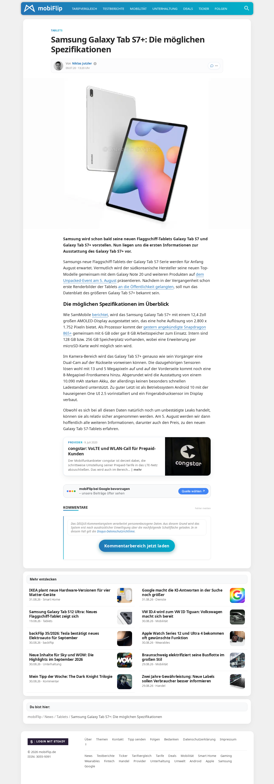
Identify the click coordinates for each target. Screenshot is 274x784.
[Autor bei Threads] (95, 63)
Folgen (221, 8)
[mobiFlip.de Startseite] (44, 8)
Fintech (109, 761)
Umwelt (179, 761)
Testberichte (113, 8)
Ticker (204, 8)
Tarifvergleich (84, 8)
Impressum (228, 739)
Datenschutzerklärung (199, 739)
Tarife (160, 756)
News (88, 756)
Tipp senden (137, 739)
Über (88, 739)
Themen (102, 739)
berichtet (100, 314)
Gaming (226, 756)
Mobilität (138, 8)
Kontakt (118, 739)
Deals (188, 8)
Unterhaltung (164, 8)
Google (90, 766)
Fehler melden (203, 508)
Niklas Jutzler (82, 63)
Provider (140, 761)
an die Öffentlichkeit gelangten (146, 286)
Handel (124, 761)
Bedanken (171, 739)
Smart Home (207, 756)
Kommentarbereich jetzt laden (137, 546)
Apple (210, 761)
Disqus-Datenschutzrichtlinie (116, 531)
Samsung (225, 761)
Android (195, 761)
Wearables (92, 761)
